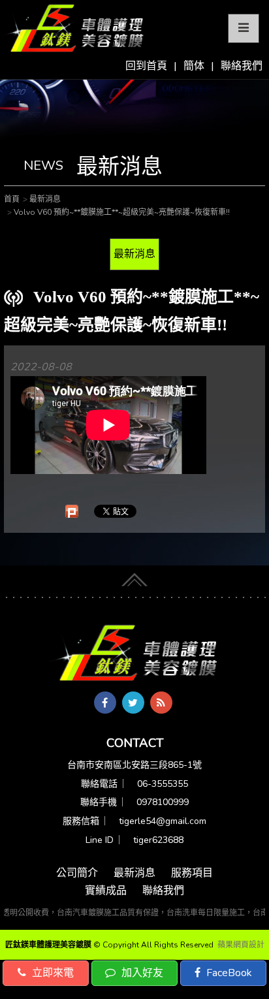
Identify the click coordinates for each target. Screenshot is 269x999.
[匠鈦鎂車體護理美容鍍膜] (134, 653)
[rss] (161, 702)
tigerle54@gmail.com (162, 821)
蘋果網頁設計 (240, 945)
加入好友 (141, 973)
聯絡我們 (241, 66)
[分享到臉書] (105, 702)
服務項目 (192, 873)
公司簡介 (77, 873)
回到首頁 (146, 66)
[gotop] (134, 578)
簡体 (193, 66)
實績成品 (106, 890)
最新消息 (134, 254)
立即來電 (51, 973)
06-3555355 (162, 784)
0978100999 (162, 802)
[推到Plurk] (71, 511)
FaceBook (228, 973)
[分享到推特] (133, 702)
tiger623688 (158, 840)
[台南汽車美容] (73, 29)
